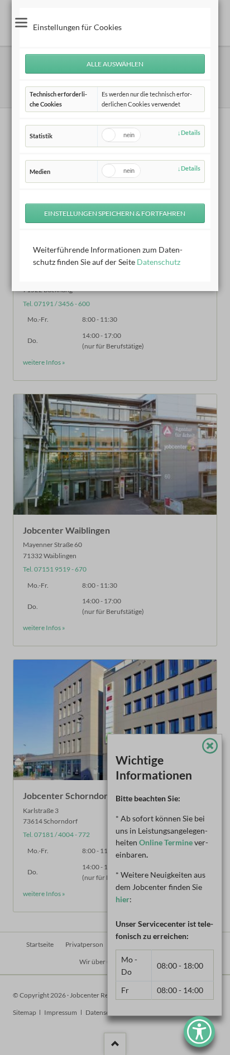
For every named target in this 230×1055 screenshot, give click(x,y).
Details (190, 132)
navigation (21, 22)
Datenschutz (158, 262)
